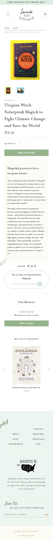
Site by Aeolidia (26, 536)
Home (6, 28)
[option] (26, 370)
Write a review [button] (26, 323)
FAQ (38, 444)
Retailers (38, 434)
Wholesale (39, 439)
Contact (38, 429)
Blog (16, 439)
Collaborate (15, 444)
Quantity (10, 144)
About (15, 434)
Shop (15, 28)
